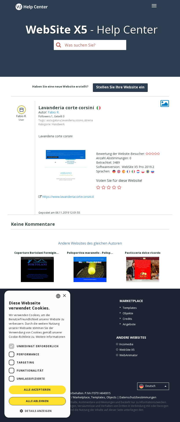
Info (37, 278)
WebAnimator (128, 355)
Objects (111, 397)
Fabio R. (53, 112)
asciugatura (53, 120)
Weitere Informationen (50, 337)
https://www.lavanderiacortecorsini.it (68, 197)
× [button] (64, 295)
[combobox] (58, 296)
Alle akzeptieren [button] (37, 390)
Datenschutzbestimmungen (137, 397)
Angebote (129, 324)
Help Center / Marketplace (72, 397)
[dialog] (37, 354)
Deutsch (150, 386)
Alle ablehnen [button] (37, 401)
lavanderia (68, 120)
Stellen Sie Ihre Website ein (120, 87)
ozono (79, 120)
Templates (130, 308)
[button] (37, 410)
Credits (127, 319)
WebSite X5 (127, 350)
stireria (88, 120)
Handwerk (58, 124)
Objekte (128, 313)
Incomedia (126, 344)
